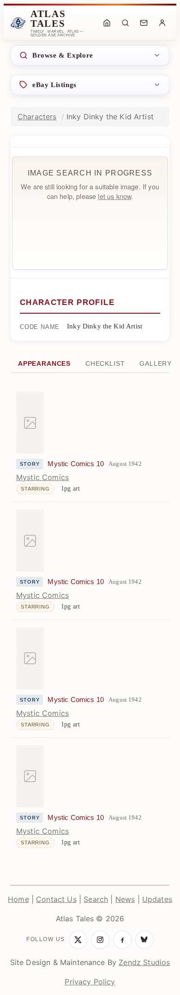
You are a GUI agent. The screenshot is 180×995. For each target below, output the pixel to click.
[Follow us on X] (78, 940)
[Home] (106, 23)
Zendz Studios (144, 962)
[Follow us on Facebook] (122, 940)
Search (96, 899)
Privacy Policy (90, 981)
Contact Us (56, 899)
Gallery (155, 363)
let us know (114, 196)
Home (18, 899)
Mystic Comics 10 (76, 464)
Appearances (44, 363)
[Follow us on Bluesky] (144, 940)
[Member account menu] (162, 23)
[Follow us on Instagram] (100, 940)
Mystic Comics (42, 477)
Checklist (105, 363)
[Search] (125, 23)
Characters (37, 116)
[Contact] (143, 23)
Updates (157, 899)
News (125, 899)
